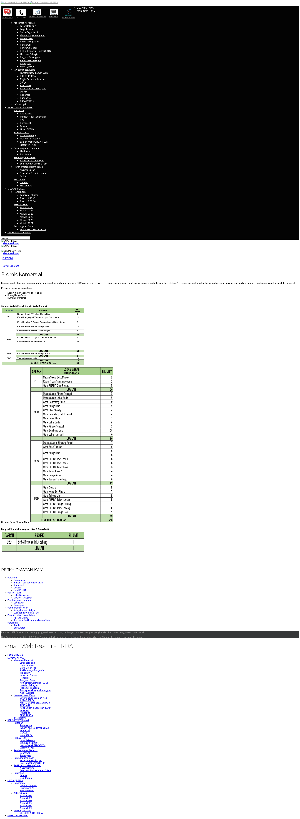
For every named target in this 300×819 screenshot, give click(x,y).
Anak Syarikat (27, 66)
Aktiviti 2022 (26, 216)
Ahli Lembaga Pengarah (32, 35)
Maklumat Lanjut (11, 243)
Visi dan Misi (26, 38)
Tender (24, 182)
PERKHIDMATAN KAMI (20, 107)
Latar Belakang (28, 25)
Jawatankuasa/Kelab (24, 69)
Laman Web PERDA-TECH (34, 141)
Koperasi (25, 94)
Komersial (25, 122)
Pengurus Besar (28, 47)
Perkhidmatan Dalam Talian (28, 166)
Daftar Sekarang (11, 266)
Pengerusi (25, 44)
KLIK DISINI (7, 258)
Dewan (24, 126)
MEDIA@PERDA (16, 188)
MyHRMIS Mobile (68, 17)
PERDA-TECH (21, 132)
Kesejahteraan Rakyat (32, 160)
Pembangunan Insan (24, 157)
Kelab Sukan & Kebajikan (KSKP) (35, 708)
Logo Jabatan (27, 29)
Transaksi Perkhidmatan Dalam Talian (32, 620)
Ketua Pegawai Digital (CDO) (35, 50)
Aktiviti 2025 (26, 207)
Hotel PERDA (27, 129)
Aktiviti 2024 (26, 210)
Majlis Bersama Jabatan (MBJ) (35, 703)
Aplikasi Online (27, 169)
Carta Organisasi (29, 32)
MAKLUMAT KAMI (86, 10)
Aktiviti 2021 (26, 223)
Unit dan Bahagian (29, 54)
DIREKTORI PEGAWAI (19, 232)
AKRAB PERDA (28, 75)
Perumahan (26, 113)
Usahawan (25, 151)
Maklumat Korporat (24, 22)
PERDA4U (25, 85)
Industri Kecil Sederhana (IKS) (28, 582)
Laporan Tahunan (29, 194)
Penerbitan (20, 191)
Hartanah (19, 110)
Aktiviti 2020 (26, 219)
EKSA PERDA (27, 101)
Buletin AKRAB (27, 198)
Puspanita (25, 97)
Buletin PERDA (28, 201)
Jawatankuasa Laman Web (34, 72)
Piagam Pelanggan (30, 57)
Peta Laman (53, 17)
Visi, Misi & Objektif (30, 138)
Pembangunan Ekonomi (26, 147)
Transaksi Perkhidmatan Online (35, 770)
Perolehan (19, 179)
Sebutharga (26, 185)
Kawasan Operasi (29, 41)
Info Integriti (20, 104)
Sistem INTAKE (28, 144)
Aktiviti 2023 (26, 213)
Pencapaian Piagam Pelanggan (30, 62)
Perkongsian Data (23, 226)
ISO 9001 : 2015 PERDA (33, 229)
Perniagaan (26, 154)
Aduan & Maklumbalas (37, 17)
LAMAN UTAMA (85, 7)
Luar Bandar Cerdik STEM (33, 163)
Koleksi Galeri (21, 204)
